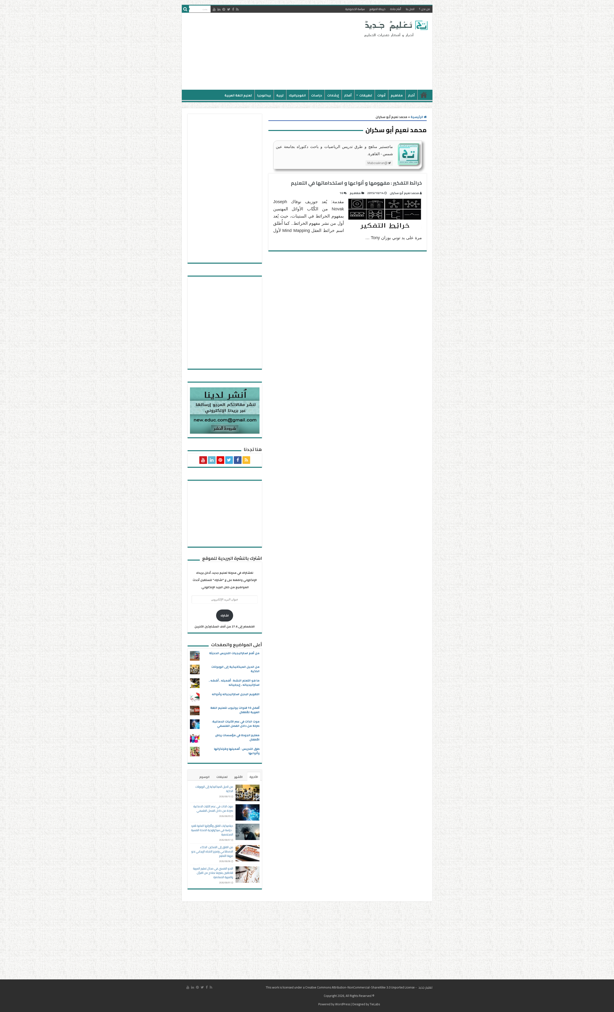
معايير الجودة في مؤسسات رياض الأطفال (237, 737)
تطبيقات (365, 95)
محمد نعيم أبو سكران (404, 193)
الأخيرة (253, 777)
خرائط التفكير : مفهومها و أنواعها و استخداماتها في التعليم (356, 182)
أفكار (348, 95)
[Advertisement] (272, 51)
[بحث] (185, 9)
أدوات (381, 95)
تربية (279, 95)
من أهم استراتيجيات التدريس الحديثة (234, 653)
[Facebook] (233, 9)
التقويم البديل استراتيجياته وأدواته (236, 694)
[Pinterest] (224, 9)
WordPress (342, 1004)
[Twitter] (229, 9)
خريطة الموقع (377, 9)
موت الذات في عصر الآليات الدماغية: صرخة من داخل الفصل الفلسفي (236, 723)
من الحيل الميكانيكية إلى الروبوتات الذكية (235, 669)
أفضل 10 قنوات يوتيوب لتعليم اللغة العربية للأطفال (235, 710)
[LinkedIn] (219, 9)
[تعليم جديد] (395, 28)
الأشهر (238, 777)
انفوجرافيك (297, 95)
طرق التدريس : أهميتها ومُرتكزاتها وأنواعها (237, 751)
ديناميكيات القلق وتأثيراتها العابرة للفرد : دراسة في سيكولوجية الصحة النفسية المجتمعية (212, 830)
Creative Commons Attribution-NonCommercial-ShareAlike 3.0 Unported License (360, 987)
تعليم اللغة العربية (238, 95)
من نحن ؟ (424, 9)
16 (341, 193)
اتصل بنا (410, 9)
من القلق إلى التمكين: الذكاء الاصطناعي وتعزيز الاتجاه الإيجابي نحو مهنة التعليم (212, 851)
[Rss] (237, 9)
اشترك (224, 615)
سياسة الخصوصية (355, 9)
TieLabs (375, 1004)
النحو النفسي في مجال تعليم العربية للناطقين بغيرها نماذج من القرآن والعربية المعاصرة (213, 873)
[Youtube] (214, 9)
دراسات (316, 95)
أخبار (411, 95)
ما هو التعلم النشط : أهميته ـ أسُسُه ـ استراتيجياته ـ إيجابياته (234, 682)
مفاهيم (397, 95)
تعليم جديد (425, 987)
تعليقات (222, 777)
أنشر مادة (395, 9)
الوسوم (204, 777)
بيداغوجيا (264, 95)
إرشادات (333, 95)
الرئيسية (424, 95)
